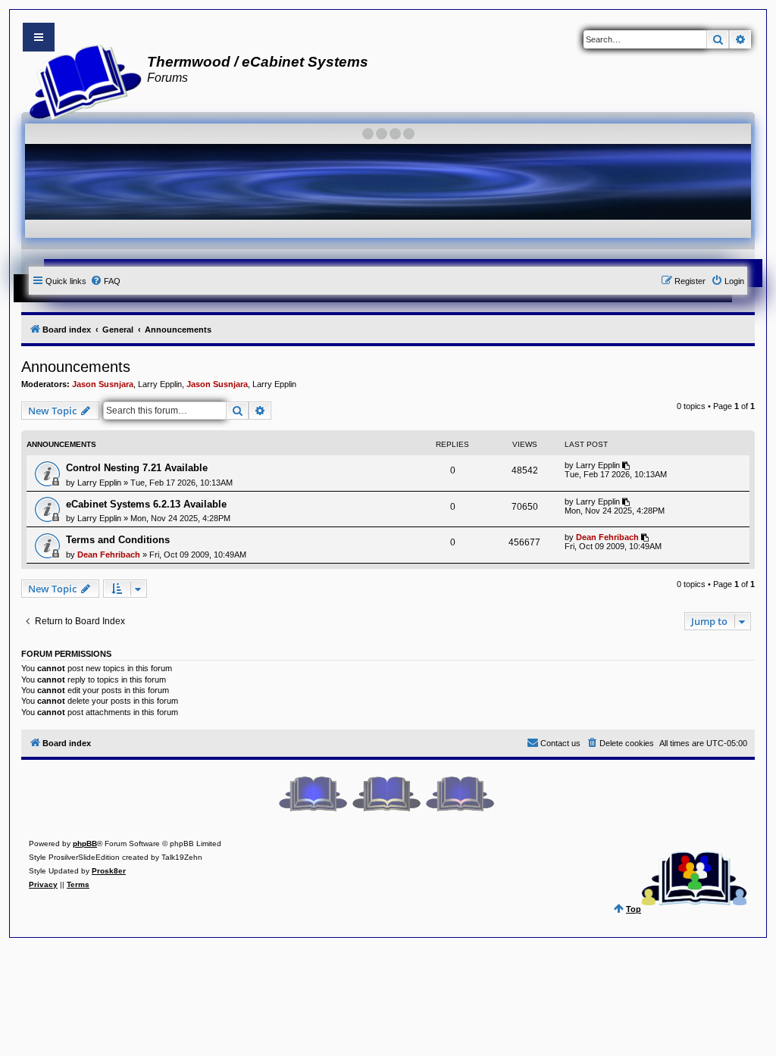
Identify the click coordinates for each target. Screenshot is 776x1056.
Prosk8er (109, 871)
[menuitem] (105, 281)
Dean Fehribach (108, 554)
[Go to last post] (627, 465)
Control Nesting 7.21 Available (137, 467)
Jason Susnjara (102, 384)
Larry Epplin (160, 384)
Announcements (75, 366)
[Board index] (80, 80)
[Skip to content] (39, 37)
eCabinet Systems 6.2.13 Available (146, 504)
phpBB (85, 843)
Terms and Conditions (118, 539)
